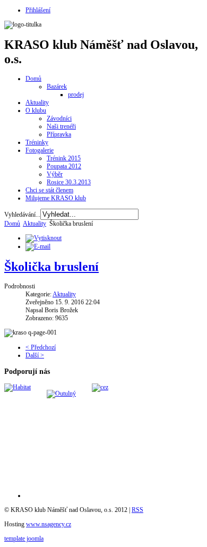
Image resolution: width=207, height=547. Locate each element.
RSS (137, 510)
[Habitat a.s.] (17, 387)
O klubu (35, 110)
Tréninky (36, 142)
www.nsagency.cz (48, 524)
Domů (33, 78)
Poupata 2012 (64, 166)
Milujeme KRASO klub (55, 198)
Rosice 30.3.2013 (69, 182)
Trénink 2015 (64, 158)
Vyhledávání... (22, 214)
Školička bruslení (51, 267)
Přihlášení (37, 10)
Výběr (55, 174)
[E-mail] (37, 246)
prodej (76, 94)
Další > (34, 355)
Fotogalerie (39, 150)
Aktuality (37, 102)
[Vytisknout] (43, 238)
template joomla (24, 538)
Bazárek (57, 86)
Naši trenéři (61, 126)
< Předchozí (40, 347)
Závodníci (59, 118)
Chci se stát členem (49, 190)
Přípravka (59, 134)
